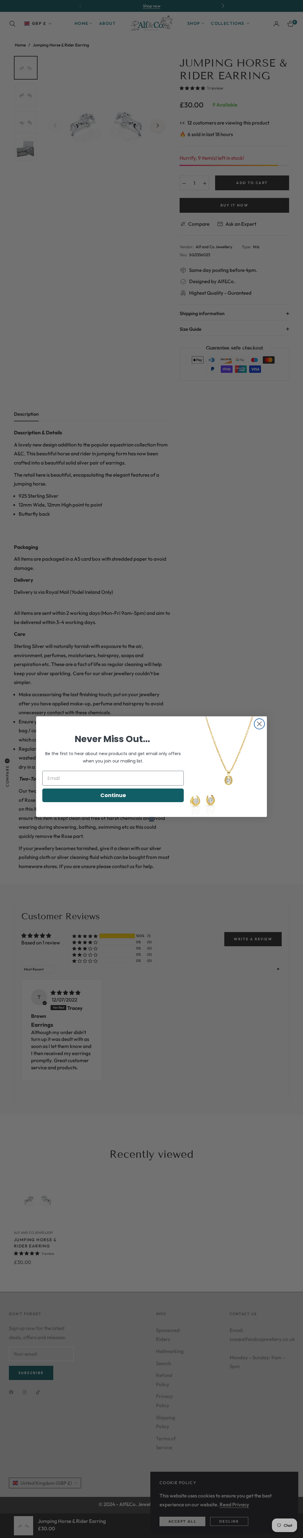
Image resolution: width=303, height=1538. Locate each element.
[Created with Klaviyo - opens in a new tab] (151, 819)
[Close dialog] (259, 724)
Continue (113, 795)
